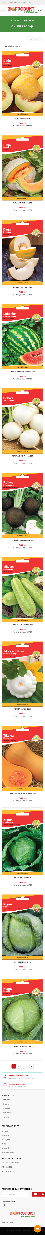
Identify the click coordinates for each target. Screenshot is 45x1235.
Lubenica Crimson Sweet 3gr (22, 372)
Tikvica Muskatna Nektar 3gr (22, 793)
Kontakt (6, 1117)
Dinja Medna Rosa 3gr (22, 203)
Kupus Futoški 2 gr (22, 1046)
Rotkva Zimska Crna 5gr (22, 540)
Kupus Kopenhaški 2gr (22, 878)
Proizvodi (6, 1108)
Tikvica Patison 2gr (23, 709)
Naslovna (15, 21)
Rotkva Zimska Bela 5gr (22, 456)
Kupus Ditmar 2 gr (22, 962)
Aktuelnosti (7, 1113)
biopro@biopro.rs (8, 1222)
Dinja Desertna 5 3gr (22, 287)
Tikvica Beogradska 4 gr (23, 625)
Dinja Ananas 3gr (22, 119)
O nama (6, 1104)
